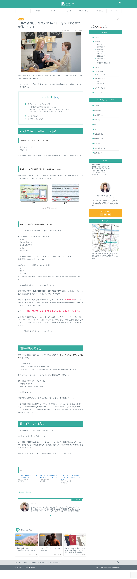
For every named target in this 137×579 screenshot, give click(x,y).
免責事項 (33, 567)
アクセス (99, 81)
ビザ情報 (38, 11)
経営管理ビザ (101, 47)
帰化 (98, 60)
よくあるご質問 (102, 74)
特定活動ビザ (101, 56)
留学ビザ (29, 492)
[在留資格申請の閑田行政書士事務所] (68, 7)
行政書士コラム (99, 148)
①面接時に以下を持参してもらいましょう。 (45, 107)
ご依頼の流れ (68, 11)
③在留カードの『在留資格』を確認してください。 (47, 111)
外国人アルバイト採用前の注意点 (39, 104)
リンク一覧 (114, 11)
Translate (104, 27)
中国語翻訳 (98, 110)
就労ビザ (99, 44)
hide (56, 97)
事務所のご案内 (83, 11)
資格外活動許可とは (34, 116)
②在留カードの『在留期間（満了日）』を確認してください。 (50, 109)
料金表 (53, 11)
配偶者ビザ (100, 51)
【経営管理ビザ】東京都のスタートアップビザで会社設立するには (70, 477)
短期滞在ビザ (101, 58)
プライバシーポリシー (22, 567)
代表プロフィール (102, 83)
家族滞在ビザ (101, 49)
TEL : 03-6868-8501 (98, 172)
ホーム (23, 11)
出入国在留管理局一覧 (104, 63)
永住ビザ (99, 53)
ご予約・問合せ (98, 11)
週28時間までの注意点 (35, 119)
